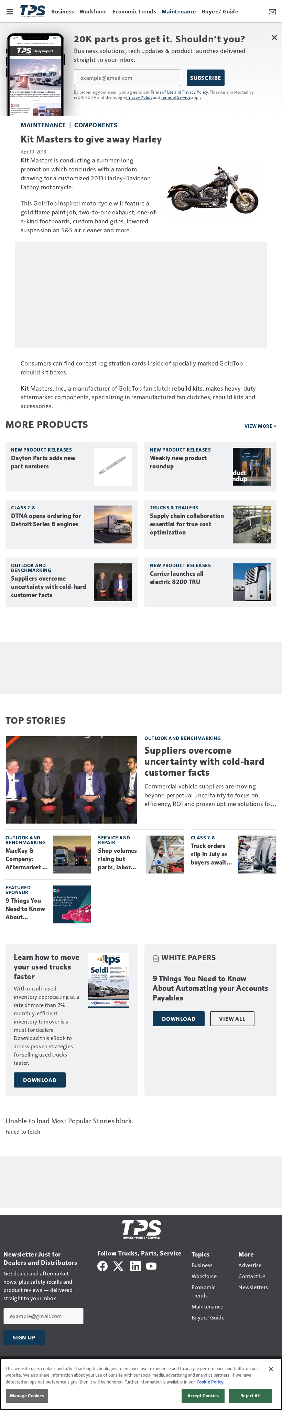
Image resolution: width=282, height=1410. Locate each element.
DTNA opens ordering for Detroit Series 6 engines (46, 520)
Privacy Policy (139, 97)
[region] (141, 1384)
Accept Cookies (203, 1395)
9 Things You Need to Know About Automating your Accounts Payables (25, 909)
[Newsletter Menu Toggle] (272, 11)
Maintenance (43, 125)
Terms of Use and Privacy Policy (179, 92)
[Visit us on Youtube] (151, 1265)
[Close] (271, 1369)
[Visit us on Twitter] (118, 1265)
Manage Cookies (27, 1395)
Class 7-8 (23, 507)
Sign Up (24, 1337)
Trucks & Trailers (174, 507)
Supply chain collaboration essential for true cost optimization (187, 524)
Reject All (250, 1395)
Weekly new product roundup (178, 462)
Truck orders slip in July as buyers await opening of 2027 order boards (209, 854)
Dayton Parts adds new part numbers (43, 462)
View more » (261, 426)
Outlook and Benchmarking (31, 567)
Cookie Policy (210, 1382)
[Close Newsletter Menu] (274, 37)
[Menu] (10, 11)
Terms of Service (176, 97)
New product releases (41, 450)
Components (95, 125)
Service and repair (114, 840)
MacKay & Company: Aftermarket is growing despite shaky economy (26, 859)
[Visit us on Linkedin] (135, 1265)
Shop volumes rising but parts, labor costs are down (119, 859)
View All (232, 1018)
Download (39, 1080)
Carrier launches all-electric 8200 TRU (178, 578)
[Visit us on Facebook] (102, 1265)
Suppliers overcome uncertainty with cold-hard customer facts (48, 587)
